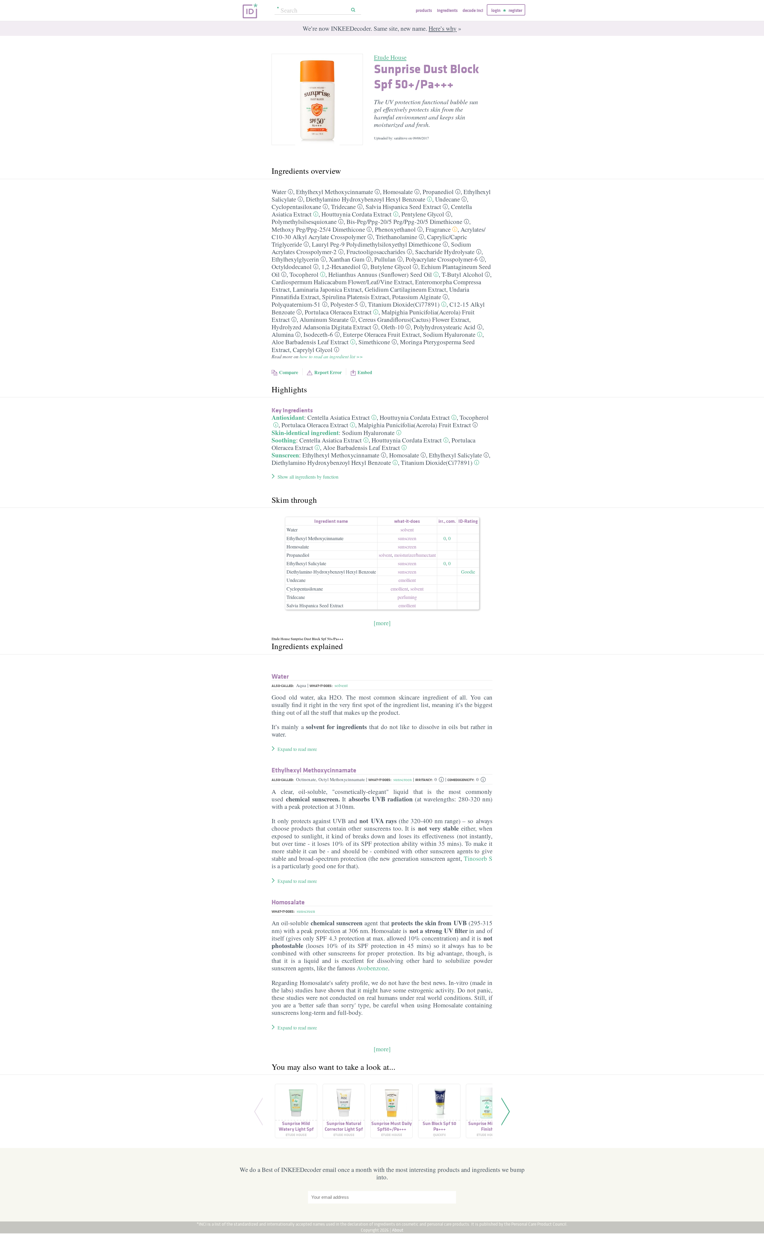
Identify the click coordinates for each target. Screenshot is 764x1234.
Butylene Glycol (390, 266)
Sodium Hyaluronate (449, 334)
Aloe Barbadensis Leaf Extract (310, 342)
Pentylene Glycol (422, 214)
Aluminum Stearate (324, 319)
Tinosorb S (478, 858)
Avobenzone (372, 968)
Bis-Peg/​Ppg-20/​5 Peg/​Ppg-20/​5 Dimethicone (404, 221)
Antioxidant (288, 417)
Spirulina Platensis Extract (355, 297)
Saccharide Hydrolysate (445, 252)
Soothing (284, 440)
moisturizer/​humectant (415, 555)
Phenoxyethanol (395, 229)
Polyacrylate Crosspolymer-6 (442, 259)
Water (279, 192)
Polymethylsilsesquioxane (304, 221)
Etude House (390, 57)
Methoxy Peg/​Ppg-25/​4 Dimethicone (318, 229)
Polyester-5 (344, 304)
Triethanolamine (396, 237)
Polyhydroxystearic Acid (444, 327)
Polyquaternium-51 (296, 304)
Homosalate (398, 192)
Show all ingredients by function (308, 477)
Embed (365, 372)
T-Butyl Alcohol (462, 274)
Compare (288, 372)
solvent (407, 529)
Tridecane (343, 206)
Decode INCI (473, 10)
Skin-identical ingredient (305, 432)
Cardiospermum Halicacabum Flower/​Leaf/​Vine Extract (342, 282)
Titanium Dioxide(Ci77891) (404, 304)
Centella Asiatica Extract (338, 417)
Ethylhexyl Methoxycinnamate (334, 192)
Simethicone (374, 342)
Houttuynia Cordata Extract (356, 214)
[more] (382, 623)
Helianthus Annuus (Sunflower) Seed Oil (380, 274)
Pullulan (385, 259)
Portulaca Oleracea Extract (338, 312)
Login (495, 10)
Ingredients (447, 10)
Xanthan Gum (346, 259)
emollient (407, 580)
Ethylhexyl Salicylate (455, 455)
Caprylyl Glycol (312, 349)
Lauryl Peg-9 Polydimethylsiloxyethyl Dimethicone (376, 244)
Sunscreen (285, 455)
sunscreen (407, 538)
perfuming (407, 597)
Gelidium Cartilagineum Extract (405, 289)
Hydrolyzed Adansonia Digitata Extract (321, 327)
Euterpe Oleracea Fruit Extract (381, 334)
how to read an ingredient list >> (331, 356)
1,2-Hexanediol (341, 266)
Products (424, 10)
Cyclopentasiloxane (296, 206)
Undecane (447, 199)
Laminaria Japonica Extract (327, 289)
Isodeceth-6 (318, 334)
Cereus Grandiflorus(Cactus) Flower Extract (413, 319)
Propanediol (438, 192)
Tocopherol (303, 274)
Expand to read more (297, 749)
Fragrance (438, 229)
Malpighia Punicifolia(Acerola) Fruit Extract (414, 425)
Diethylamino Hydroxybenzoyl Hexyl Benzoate (365, 199)
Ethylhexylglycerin (295, 259)
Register (515, 10)
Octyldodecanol (292, 266)
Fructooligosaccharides (375, 252)
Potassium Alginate (416, 297)
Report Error (328, 372)
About (397, 1230)
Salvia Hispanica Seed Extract (403, 206)
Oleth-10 (392, 327)
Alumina (283, 334)
